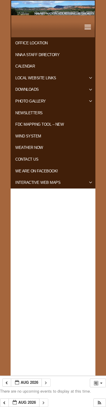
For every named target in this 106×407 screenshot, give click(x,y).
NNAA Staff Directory (37, 55)
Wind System (28, 136)
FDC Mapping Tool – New (39, 124)
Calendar (25, 66)
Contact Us (26, 159)
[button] (99, 403)
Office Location (31, 43)
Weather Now (29, 147)
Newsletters (29, 113)
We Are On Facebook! (36, 171)
